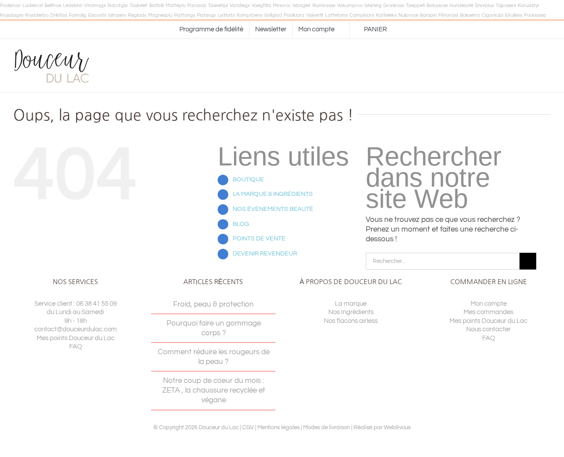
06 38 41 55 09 (96, 303)
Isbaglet (302, 5)
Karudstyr (528, 5)
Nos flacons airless (351, 321)
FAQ (75, 346)
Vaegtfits (261, 5)
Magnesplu (160, 15)
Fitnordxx (448, 15)
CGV (248, 427)
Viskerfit (314, 15)
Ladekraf (32, 5)
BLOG (241, 224)
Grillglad (273, 15)
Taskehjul (218, 5)
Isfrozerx (117, 15)
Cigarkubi (492, 15)
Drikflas (58, 15)
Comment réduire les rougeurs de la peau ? (214, 357)
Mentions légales (278, 427)
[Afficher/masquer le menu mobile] (547, 65)
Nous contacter (488, 329)
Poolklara (294, 15)
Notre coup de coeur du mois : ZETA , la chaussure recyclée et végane (213, 390)
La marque (351, 303)
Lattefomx (336, 15)
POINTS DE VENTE (259, 239)
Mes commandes (488, 312)
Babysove (437, 5)
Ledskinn (72, 5)
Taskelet (139, 5)
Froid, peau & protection (213, 304)
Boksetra (470, 15)
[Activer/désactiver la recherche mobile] (531, 65)
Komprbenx (249, 15)
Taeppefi (415, 5)
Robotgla (118, 5)
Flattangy (184, 15)
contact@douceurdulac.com (75, 329)
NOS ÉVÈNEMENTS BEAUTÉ (273, 209)
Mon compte (489, 303)
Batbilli (156, 5)
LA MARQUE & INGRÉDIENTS (273, 194)
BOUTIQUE (248, 179)
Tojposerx (506, 5)
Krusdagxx (11, 15)
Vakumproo (350, 5)
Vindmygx (95, 5)
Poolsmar (10, 5)
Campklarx (361, 15)
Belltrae (53, 5)
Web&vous (397, 427)
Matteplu (176, 5)
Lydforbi (226, 15)
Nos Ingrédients (351, 312)
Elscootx (97, 15)
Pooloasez (535, 15)
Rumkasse (323, 5)
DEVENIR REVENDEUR (265, 254)
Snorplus (484, 5)
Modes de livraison (326, 427)
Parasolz (196, 5)
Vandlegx (240, 5)
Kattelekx (386, 15)
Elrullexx (513, 15)
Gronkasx (393, 5)
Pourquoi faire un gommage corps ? (214, 328)
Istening (373, 5)
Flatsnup (206, 15)
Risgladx (137, 15)
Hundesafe (461, 5)
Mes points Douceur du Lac (76, 338)
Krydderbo (36, 15)
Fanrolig (77, 15)
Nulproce (408, 15)
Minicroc (282, 5)
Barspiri (428, 15)
